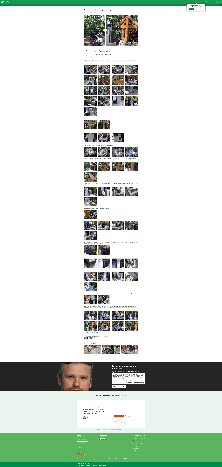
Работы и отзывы (14, 5)
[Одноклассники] (86, 338)
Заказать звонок (211, 2)
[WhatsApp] (92, 338)
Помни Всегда (86, 12)
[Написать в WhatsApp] (218, 2)
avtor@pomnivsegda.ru (139, 443)
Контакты (30, 5)
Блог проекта (102, 438)
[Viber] (91, 338)
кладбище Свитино (139, 435)
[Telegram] (94, 338)
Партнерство (102, 439)
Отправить (119, 416)
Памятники (79, 435)
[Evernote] (89, 338)
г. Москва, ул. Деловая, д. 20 (138, 444)
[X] (87, 338)
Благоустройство (80, 442)
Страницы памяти (81, 465)
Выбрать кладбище (199, 9)
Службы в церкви (102, 465)
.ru (81, 456)
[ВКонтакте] (84, 338)
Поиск (216, 5)
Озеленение (87, 332)
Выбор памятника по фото (82, 441)
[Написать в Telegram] (220, 2)
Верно (191, 9)
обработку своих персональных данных (119, 429)
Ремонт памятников (94, 332)
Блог (23, 5)
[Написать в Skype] (124, 421)
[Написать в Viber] (121, 421)
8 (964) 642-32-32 (212, 1)
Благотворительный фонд (92, 465)
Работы (91, 12)
